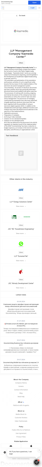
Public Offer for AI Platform (21, 430)
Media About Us (21, 414)
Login (32, 8)
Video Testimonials (21, 421)
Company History (21, 383)
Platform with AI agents (21, 405)
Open (34, 2)
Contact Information (21, 390)
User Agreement (21, 433)
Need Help (21, 396)
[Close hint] (39, 450)
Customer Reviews (21, 417)
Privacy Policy (21, 437)
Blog (21, 393)
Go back (22, 15)
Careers (21, 386)
